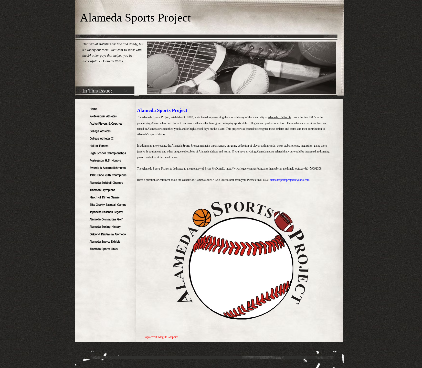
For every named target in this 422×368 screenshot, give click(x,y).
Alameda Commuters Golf (106, 219)
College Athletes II (101, 138)
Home (93, 109)
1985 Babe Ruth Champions (108, 175)
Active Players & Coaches (106, 123)
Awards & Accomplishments (108, 168)
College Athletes (100, 131)
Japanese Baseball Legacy (106, 212)
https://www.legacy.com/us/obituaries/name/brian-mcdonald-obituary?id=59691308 (274, 168)
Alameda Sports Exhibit (105, 241)
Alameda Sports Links (103, 249)
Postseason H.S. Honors (105, 160)
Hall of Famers (99, 146)
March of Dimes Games (104, 197)
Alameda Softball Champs (106, 183)
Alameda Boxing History (105, 227)
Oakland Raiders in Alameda (108, 234)
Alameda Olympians (102, 190)
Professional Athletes (103, 116)
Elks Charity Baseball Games (108, 205)
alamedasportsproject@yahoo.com (289, 180)
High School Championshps (108, 153)
